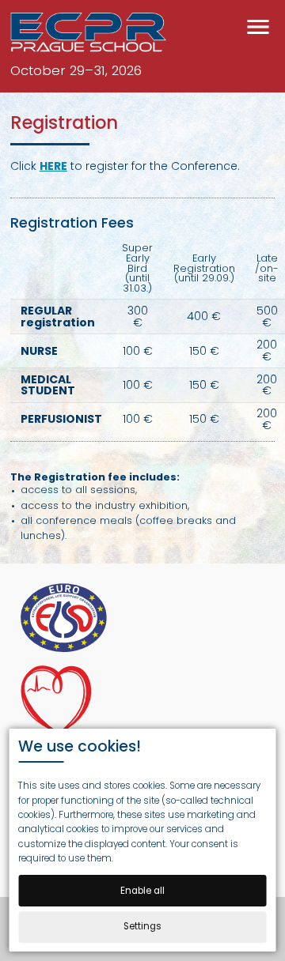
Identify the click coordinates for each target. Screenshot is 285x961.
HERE (53, 166)
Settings (143, 926)
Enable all (142, 890)
